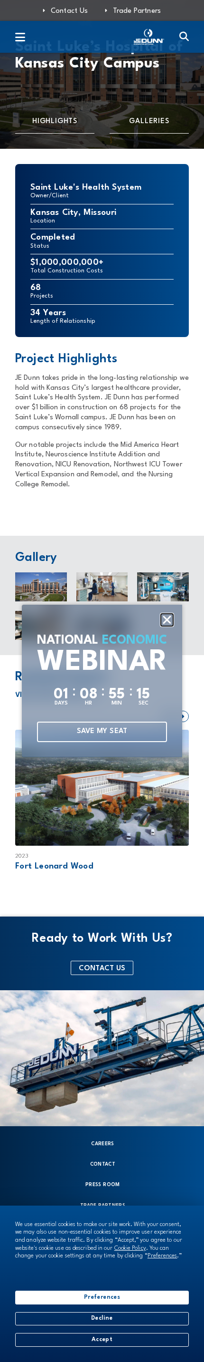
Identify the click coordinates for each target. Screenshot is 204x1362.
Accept (102, 1340)
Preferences (102, 1297)
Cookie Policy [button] (130, 1248)
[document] (102, 681)
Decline (102, 1318)
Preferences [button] (162, 1256)
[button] (167, 620)
